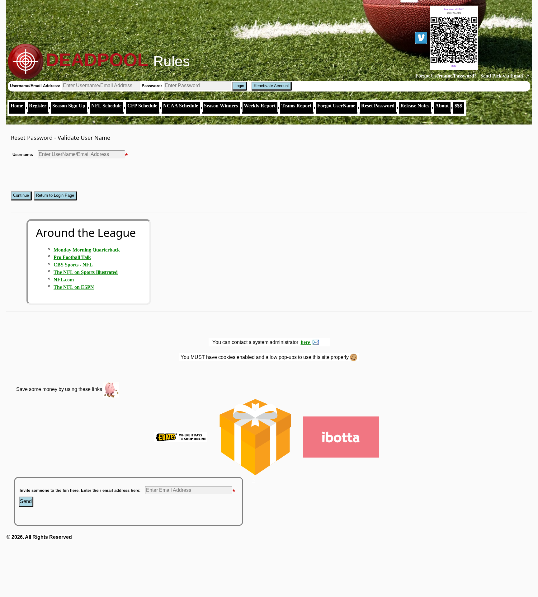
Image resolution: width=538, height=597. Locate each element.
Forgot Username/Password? (446, 75)
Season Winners (221, 105)
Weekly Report (260, 105)
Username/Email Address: (35, 85)
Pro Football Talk (72, 257)
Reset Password (377, 105)
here (306, 342)
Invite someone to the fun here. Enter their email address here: (80, 490)
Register (37, 105)
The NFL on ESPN (74, 287)
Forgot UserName (336, 105)
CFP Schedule (142, 105)
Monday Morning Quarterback (87, 249)
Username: (22, 154)
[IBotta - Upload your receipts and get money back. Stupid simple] (341, 436)
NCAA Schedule (180, 105)
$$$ (458, 105)
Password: (152, 85)
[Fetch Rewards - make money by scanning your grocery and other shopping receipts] (255, 436)
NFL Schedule (106, 105)
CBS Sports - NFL (73, 264)
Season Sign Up (68, 105)
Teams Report (296, 105)
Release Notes (414, 105)
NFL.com (64, 279)
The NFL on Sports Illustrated (86, 272)
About (442, 105)
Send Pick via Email (501, 75)
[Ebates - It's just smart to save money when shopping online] (180, 436)
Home (17, 105)
